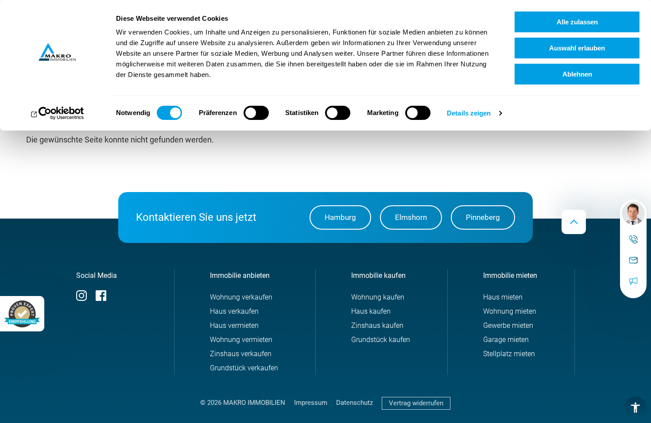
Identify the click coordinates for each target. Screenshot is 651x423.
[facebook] (101, 298)
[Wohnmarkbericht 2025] (633, 281)
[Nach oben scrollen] (574, 222)
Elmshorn (411, 217)
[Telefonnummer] (633, 240)
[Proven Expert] (22, 313)
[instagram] (81, 298)
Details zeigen (469, 113)
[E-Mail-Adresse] (633, 260)
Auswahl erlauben (577, 48)
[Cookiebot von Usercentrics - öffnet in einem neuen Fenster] (57, 113)
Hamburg (340, 217)
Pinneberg (483, 217)
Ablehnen (577, 74)
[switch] (256, 113)
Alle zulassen (577, 22)
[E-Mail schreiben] (633, 213)
